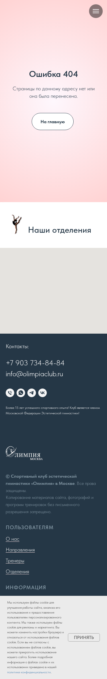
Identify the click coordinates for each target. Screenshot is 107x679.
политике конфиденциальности (29, 672)
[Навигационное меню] (96, 11)
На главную (53, 366)
